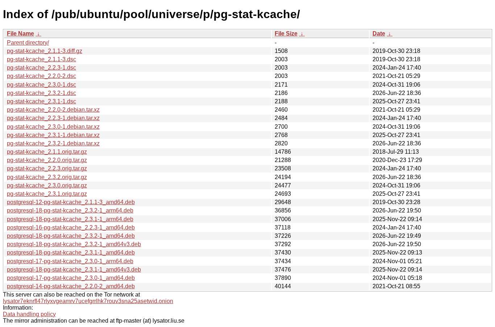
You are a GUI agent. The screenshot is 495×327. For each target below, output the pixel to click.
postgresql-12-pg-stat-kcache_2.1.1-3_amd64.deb (71, 202)
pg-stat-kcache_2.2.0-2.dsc (41, 76)
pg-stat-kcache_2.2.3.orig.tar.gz (47, 168)
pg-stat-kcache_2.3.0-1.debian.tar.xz (53, 127)
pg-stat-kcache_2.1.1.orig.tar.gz (47, 152)
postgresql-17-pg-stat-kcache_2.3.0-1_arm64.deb (70, 261)
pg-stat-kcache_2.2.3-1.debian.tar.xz (53, 118)
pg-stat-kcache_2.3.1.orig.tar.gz (47, 194)
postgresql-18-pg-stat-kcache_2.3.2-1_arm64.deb (70, 210)
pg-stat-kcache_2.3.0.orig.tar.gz (47, 185)
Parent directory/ (28, 43)
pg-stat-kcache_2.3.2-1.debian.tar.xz (53, 143)
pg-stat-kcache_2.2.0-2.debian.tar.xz (53, 110)
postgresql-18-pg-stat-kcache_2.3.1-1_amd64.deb (71, 252)
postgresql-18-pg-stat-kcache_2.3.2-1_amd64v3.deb (74, 244)
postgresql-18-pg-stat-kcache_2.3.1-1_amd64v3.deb (74, 269)
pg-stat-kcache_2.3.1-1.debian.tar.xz (53, 135)
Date (379, 33)
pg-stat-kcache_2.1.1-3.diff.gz (44, 51)
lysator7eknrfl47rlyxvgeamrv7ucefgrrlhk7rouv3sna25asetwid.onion (88, 301)
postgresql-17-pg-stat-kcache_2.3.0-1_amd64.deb (71, 278)
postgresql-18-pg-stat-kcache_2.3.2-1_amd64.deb (71, 236)
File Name (20, 33)
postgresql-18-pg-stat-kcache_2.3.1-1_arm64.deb (70, 219)
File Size (286, 33)
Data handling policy (29, 314)
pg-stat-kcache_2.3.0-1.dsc (41, 85)
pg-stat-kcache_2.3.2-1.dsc (41, 93)
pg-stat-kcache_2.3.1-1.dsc (41, 101)
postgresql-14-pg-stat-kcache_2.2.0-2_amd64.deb (71, 286)
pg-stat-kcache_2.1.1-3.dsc (41, 59)
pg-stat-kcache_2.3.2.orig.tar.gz (47, 177)
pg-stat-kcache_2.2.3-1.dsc (41, 68)
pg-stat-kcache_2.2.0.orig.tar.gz (47, 160)
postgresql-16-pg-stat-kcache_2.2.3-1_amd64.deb (71, 227)
